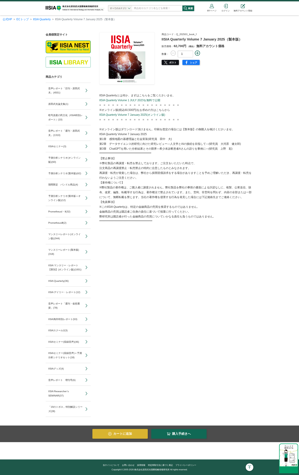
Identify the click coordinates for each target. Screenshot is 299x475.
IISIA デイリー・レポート (64, 292)
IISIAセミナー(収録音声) (63, 341)
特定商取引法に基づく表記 (160, 465)
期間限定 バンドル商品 (63, 184)
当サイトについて (111, 465)
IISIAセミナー (57, 146)
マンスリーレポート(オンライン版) (64, 236)
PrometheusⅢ (57, 222)
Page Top (249, 467)
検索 (190, 8)
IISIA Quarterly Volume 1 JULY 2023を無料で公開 (129, 100)
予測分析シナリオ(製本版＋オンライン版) (64, 198)
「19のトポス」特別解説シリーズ (65, 409)
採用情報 (141, 465)
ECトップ (22, 19)
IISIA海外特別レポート (62, 319)
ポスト (172, 62)
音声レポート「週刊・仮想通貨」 (64, 305)
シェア (193, 62)
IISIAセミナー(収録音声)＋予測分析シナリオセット (65, 355)
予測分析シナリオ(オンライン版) (64, 159)
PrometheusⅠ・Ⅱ (59, 211)
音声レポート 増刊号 (62, 380)
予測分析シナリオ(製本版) (64, 173)
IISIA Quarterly (42, 19)
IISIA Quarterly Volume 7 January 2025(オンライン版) (132, 114)
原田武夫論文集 (58, 104)
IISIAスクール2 (58, 330)
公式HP (7, 19)
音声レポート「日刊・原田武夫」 (64, 90)
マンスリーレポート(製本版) (63, 251)
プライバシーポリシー (185, 465)
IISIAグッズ (56, 368)
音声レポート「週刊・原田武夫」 (64, 132)
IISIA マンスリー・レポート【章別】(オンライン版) (64, 267)
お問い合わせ (128, 465)
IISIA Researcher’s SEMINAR (58, 393)
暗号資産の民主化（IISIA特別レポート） (65, 117)
